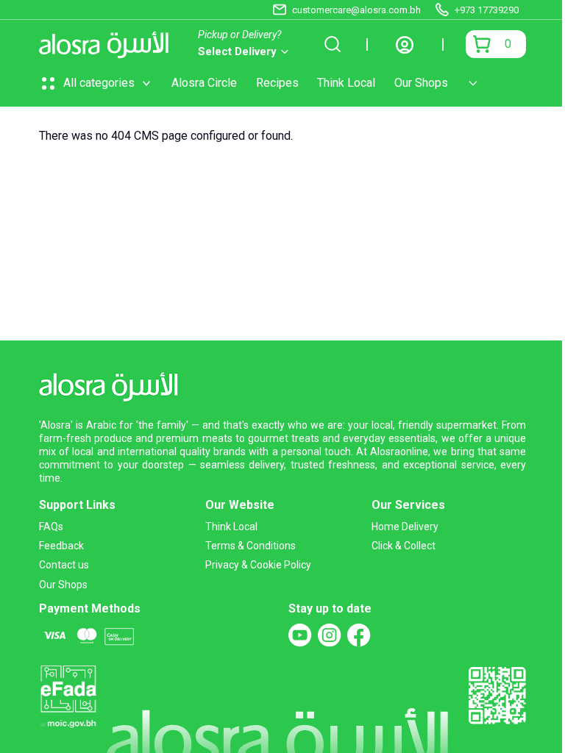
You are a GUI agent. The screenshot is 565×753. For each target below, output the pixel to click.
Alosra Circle (204, 83)
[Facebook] (359, 635)
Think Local (346, 83)
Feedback (61, 546)
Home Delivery (405, 526)
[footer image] (68, 695)
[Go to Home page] (108, 44)
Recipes (277, 83)
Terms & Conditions (250, 546)
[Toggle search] (332, 44)
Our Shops (421, 83)
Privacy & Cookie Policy (258, 565)
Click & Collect (404, 546)
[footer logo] (113, 384)
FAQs (51, 526)
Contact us (64, 565)
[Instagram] (329, 635)
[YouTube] (300, 635)
